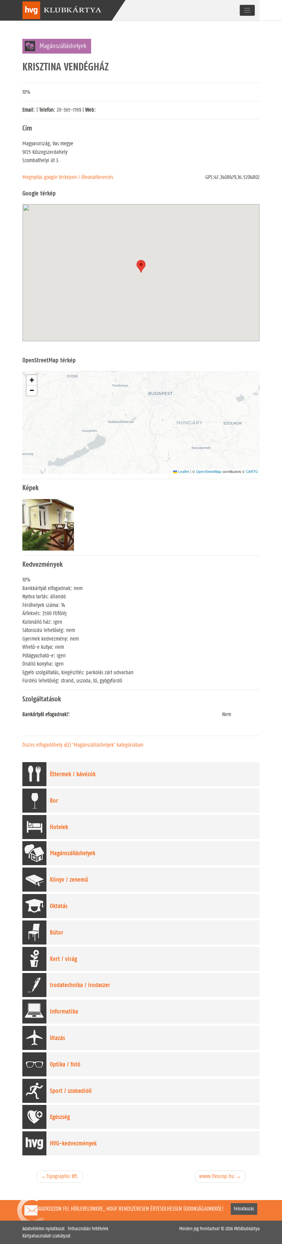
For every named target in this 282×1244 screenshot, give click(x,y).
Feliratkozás (244, 1209)
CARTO (252, 471)
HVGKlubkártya (247, 1228)
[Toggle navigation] (247, 10)
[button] (31, 380)
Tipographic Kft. (62, 1176)
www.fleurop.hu (216, 1176)
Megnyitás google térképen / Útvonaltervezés (67, 177)
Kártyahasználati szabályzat (46, 1236)
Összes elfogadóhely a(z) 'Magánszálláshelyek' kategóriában (82, 745)
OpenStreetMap (208, 471)
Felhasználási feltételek (88, 1228)
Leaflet (183, 471)
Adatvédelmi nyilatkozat (43, 1228)
